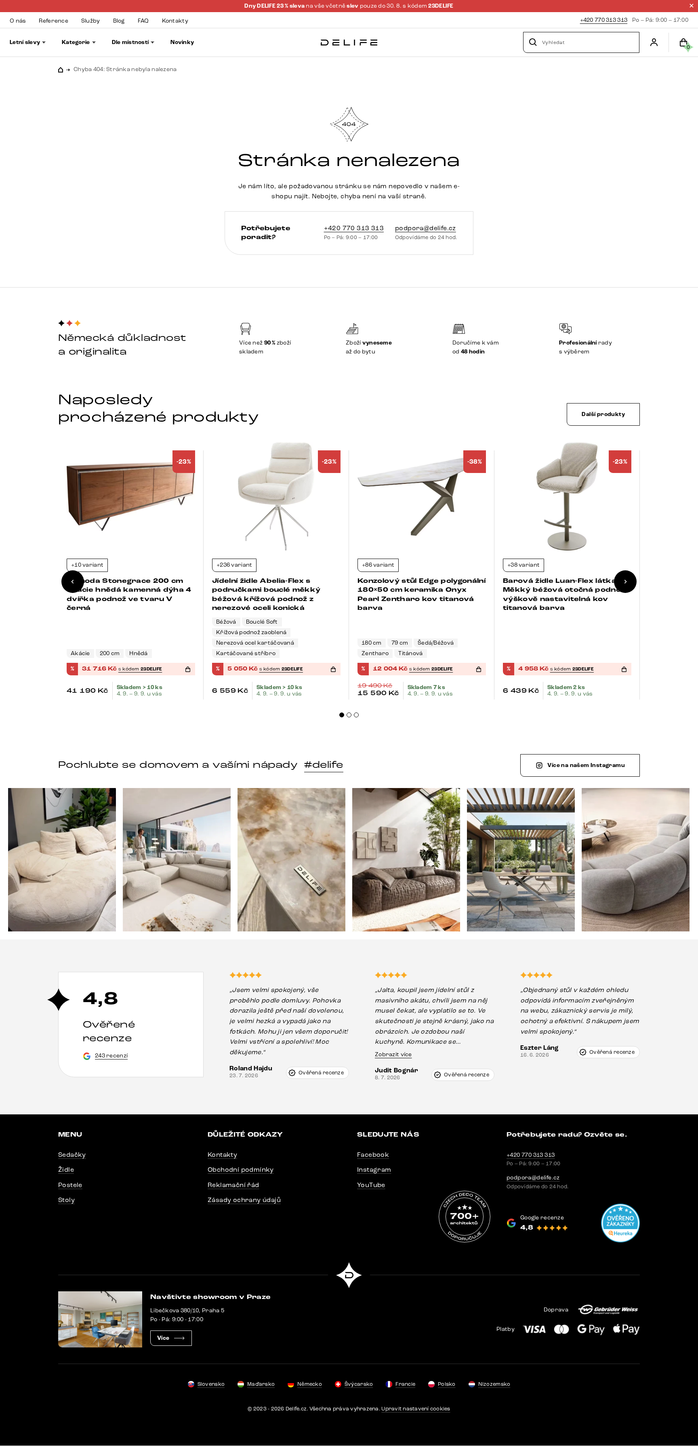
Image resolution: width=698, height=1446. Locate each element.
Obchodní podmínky (241, 1169)
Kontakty (222, 1154)
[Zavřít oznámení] (691, 6)
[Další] (625, 581)
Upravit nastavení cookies (415, 1409)
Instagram (374, 1169)
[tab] (341, 714)
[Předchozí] (72, 581)
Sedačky (72, 1154)
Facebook (373, 1154)
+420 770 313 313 (603, 20)
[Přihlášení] (654, 42)
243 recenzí (111, 1055)
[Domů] (349, 43)
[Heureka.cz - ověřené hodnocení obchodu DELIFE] (620, 1223)
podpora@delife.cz (425, 228)
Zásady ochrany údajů (244, 1200)
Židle (66, 1169)
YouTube (371, 1185)
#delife (323, 765)
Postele (70, 1185)
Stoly (66, 1200)
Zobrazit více (393, 1054)
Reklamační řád (233, 1185)
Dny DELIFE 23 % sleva (275, 6)
